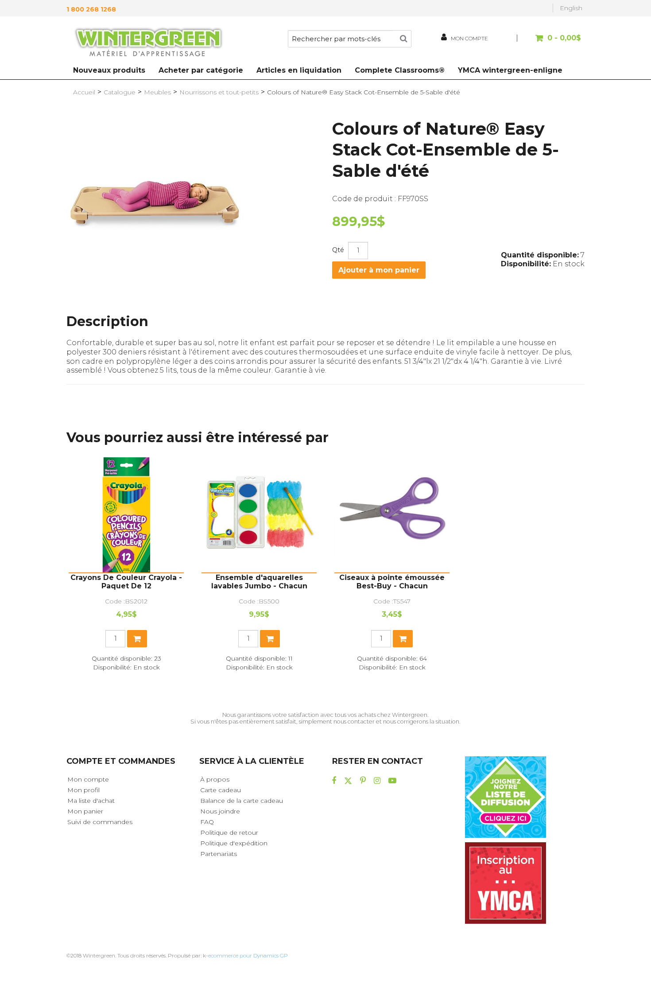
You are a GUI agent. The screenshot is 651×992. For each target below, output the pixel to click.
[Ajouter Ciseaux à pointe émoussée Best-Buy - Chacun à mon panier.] (403, 638)
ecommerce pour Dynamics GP (248, 955)
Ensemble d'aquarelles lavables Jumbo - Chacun (259, 581)
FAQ (207, 822)
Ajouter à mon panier (378, 270)
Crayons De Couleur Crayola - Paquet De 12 (126, 581)
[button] (550, 42)
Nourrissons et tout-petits (219, 92)
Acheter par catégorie (201, 70)
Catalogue (120, 92)
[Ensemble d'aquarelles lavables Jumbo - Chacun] (259, 514)
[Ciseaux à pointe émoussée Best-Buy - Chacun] (392, 514)
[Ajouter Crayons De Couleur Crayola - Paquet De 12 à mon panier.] (137, 638)
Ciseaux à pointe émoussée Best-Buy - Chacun (392, 581)
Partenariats (218, 854)
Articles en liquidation (298, 70)
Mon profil (83, 790)
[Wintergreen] (148, 43)
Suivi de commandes (99, 822)
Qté (338, 250)
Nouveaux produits (109, 70)
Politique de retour (229, 832)
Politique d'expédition (233, 843)
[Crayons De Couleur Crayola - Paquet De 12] (126, 514)
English (571, 8)
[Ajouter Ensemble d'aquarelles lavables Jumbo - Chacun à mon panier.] (270, 638)
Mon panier (85, 811)
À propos (214, 779)
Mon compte (88, 779)
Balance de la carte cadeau (241, 801)
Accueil (84, 92)
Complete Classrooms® (400, 70)
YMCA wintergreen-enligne (510, 70)
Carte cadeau (220, 790)
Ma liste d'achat (91, 801)
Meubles (157, 92)
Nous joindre (220, 811)
